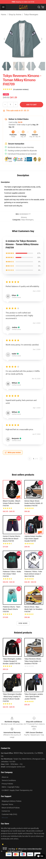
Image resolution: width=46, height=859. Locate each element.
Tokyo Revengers (31, 14)
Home (3, 14)
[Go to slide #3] (31, 66)
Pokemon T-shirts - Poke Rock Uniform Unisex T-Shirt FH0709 (33, 574)
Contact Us (6, 811)
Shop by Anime (15, 14)
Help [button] (41, 856)
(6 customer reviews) (21, 89)
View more (23, 623)
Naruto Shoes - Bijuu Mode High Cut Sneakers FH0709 (33, 609)
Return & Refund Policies (11, 808)
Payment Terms (7, 804)
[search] (39, 7)
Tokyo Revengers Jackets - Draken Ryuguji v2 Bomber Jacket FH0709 (12, 661)
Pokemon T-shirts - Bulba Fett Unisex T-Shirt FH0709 (12, 574)
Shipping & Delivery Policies (11, 801)
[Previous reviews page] (29, 459)
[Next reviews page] (41, 459)
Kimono (24, 217)
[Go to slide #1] (6, 66)
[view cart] (42, 7)
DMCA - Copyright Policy (10, 787)
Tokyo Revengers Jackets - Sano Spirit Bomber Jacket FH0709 (33, 696)
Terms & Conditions (9, 780)
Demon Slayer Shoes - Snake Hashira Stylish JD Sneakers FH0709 (33, 503)
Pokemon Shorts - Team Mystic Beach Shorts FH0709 (11, 609)
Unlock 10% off (5, 848)
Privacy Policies (7, 784)
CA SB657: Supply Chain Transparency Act (17, 790)
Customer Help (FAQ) (9, 814)
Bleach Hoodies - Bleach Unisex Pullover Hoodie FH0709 (11, 503)
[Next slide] (41, 38)
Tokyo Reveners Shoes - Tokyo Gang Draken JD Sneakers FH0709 (33, 661)
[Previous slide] (4, 38)
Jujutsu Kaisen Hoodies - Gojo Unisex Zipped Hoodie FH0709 (33, 538)
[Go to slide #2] (19, 66)
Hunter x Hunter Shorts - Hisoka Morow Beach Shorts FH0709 (12, 538)
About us (5, 777)
